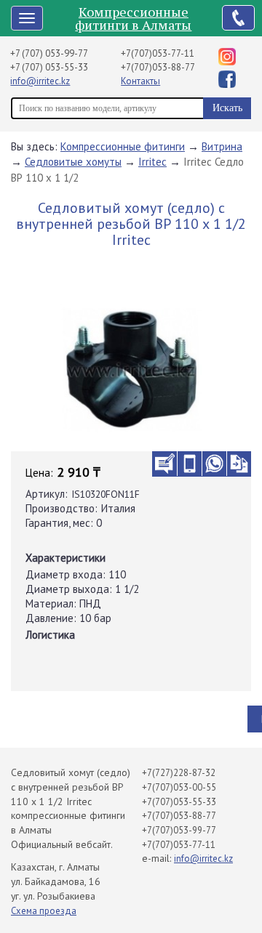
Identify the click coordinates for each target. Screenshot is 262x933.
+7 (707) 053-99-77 (49, 53)
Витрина (222, 146)
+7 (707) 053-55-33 (49, 67)
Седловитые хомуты (73, 162)
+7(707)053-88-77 (158, 67)
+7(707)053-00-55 (179, 787)
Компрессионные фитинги (122, 146)
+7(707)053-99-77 (179, 830)
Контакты (140, 81)
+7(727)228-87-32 (178, 773)
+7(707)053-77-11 (157, 53)
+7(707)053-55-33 (179, 802)
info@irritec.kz (40, 81)
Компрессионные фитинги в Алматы (133, 18)
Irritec (152, 162)
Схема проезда (43, 911)
